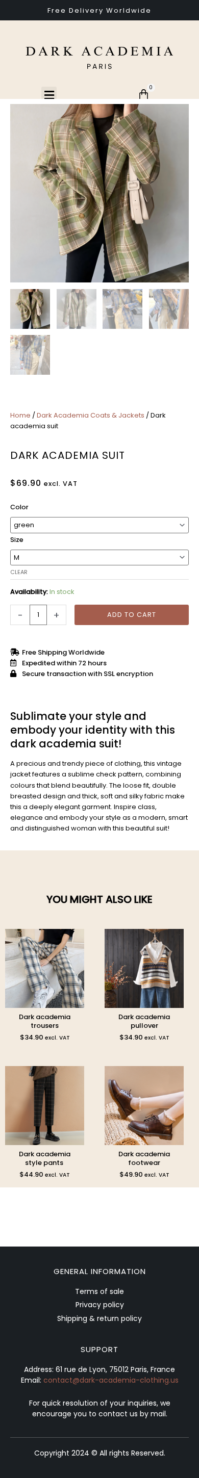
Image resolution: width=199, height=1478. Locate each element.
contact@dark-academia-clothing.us (111, 1380)
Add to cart (131, 614)
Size (16, 539)
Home (20, 415)
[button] (49, 95)
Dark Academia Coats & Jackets (90, 415)
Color (19, 507)
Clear (19, 572)
